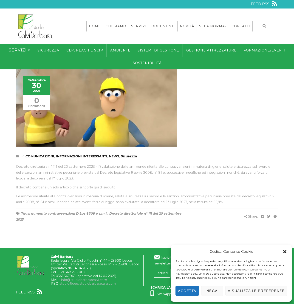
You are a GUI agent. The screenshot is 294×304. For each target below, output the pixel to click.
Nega (212, 291)
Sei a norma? (213, 26)
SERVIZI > (20, 50)
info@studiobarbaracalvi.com (84, 280)
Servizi (139, 26)
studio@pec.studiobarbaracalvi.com (87, 283)
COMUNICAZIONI (39, 156)
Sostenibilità (147, 63)
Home (95, 26)
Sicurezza (48, 50)
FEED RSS (260, 4)
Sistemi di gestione (158, 50)
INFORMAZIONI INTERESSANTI (81, 156)
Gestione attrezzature (211, 50)
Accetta (187, 291)
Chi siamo (116, 26)
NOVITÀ (187, 26)
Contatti (241, 26)
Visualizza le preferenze (256, 291)
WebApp (164, 294)
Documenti (163, 26)
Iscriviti (162, 273)
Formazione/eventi (265, 50)
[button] (285, 251)
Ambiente (120, 50)
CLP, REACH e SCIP (84, 50)
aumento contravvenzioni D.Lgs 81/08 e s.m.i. (69, 213)
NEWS (114, 156)
